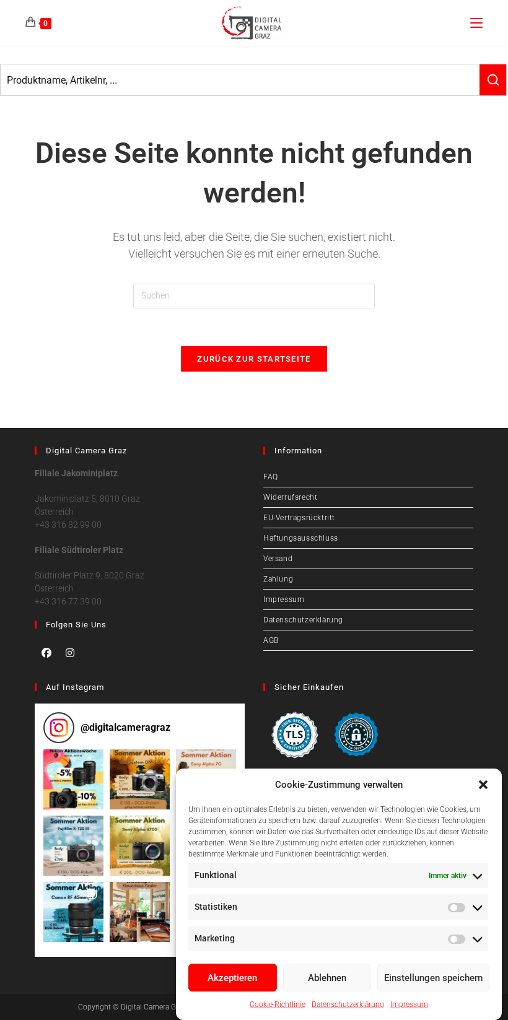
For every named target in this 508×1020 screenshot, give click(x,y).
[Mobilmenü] (476, 22)
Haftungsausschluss (300, 538)
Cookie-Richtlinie (277, 1004)
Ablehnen (327, 977)
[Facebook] (46, 653)
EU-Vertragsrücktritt (299, 517)
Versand (277, 558)
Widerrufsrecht (290, 497)
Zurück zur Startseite (253, 359)
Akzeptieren (232, 977)
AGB (271, 640)
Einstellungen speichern (433, 977)
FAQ (270, 477)
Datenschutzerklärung (348, 1004)
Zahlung (278, 579)
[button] (483, 784)
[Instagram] (70, 653)
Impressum (409, 1004)
